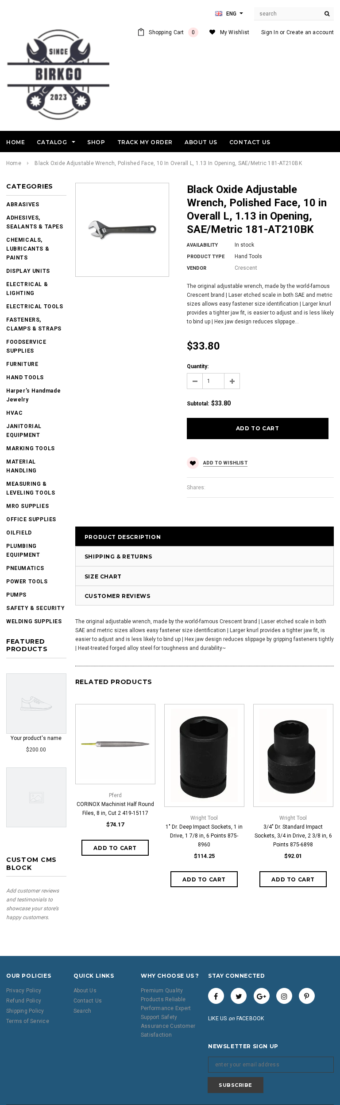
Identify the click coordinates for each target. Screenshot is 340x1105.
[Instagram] (284, 996)
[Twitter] (239, 996)
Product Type (205, 257)
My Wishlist (235, 32)
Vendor (196, 268)
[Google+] (262, 996)
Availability (202, 245)
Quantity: (198, 366)
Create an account (310, 32)
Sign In (269, 32)
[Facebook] (216, 996)
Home (13, 163)
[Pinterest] (307, 996)
